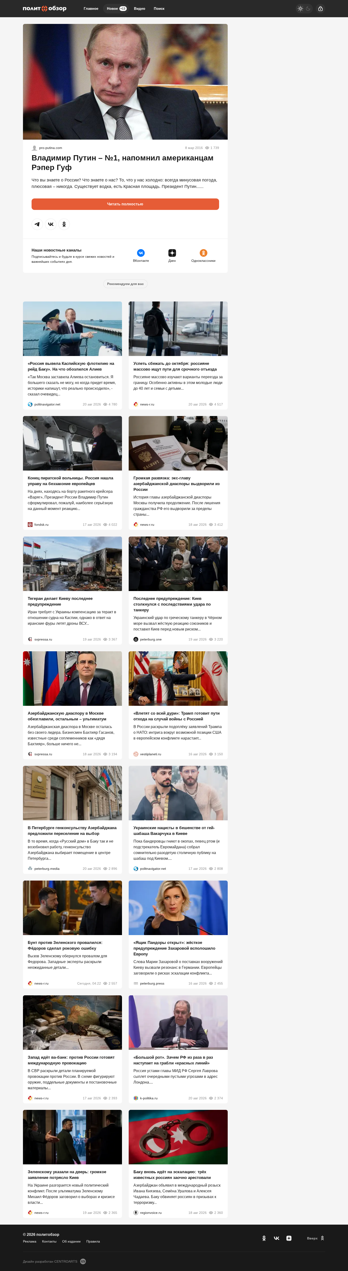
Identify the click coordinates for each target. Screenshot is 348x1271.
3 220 (218, 639)
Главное (91, 8)
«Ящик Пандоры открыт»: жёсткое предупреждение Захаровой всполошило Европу (174, 948)
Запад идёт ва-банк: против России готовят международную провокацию (71, 1060)
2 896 (113, 869)
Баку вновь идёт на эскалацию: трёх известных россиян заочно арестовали (172, 1175)
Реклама (29, 1241)
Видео (139, 8)
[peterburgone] (136, 639)
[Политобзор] (44, 8)
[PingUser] (34, 148)
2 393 (113, 1098)
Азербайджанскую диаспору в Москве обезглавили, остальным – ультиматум (67, 716)
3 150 (218, 754)
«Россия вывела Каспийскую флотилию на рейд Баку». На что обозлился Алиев (71, 366)
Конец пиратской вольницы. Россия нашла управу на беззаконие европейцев (70, 481)
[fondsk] (30, 524)
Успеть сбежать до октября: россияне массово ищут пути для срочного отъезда (175, 366)
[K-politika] (136, 1098)
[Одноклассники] (264, 1238)
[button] (37, 224)
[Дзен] (289, 1238)
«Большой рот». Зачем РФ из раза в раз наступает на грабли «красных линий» (173, 1060)
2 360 (218, 1213)
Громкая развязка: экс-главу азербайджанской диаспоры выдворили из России (176, 484)
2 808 (218, 869)
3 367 (113, 639)
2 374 (218, 1098)
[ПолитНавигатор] (30, 404)
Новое (116, 8)
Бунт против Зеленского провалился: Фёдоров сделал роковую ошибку (65, 945)
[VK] (276, 1238)
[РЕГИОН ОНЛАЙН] (136, 404)
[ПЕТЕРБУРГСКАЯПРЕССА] (136, 983)
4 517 (218, 404)
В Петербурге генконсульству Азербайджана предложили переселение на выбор (72, 831)
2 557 (113, 983)
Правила (93, 1241)
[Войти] (320, 8)
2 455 (218, 983)
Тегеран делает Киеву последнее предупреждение (60, 601)
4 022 (113, 524)
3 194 (113, 754)
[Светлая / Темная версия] (304, 8)
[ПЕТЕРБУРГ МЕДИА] (30, 868)
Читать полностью (125, 204)
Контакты (49, 1241)
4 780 (113, 404)
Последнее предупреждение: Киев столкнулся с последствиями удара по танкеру (172, 604)
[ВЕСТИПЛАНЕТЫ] (136, 754)
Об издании (71, 1241)
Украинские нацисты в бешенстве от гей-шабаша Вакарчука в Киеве (174, 831)
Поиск (159, 8)
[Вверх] (316, 1238)
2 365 (113, 1213)
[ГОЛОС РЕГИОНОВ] (136, 1212)
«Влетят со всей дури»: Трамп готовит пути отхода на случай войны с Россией (176, 716)
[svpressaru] (30, 639)
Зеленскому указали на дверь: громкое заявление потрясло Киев (67, 1175)
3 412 (218, 524)
